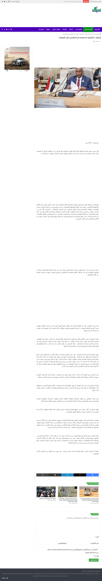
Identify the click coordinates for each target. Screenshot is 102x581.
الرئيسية (97, 29)
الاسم (97, 537)
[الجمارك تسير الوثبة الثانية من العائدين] (46, 491)
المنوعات (79, 29)
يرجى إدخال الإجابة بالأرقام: (92, 552)
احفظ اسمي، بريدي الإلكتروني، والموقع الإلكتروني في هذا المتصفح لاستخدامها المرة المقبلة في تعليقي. (72, 549)
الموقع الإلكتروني (62, 543)
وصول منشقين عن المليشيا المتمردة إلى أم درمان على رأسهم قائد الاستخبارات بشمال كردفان (89, 500)
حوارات (48, 29)
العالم (71, 29)
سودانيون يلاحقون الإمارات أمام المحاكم (72, 1)
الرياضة (65, 29)
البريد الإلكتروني (94, 543)
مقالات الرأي (56, 29)
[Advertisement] (34, 15)
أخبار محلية (88, 29)
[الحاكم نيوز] (96, 9)
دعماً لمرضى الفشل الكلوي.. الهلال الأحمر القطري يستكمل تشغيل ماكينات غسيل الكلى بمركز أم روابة (68, 500)
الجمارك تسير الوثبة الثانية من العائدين (47, 498)
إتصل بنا (41, 29)
